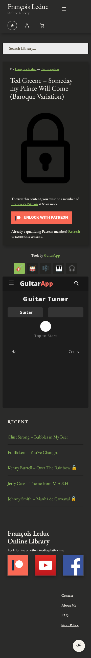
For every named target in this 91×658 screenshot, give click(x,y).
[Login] (27, 25)
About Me (68, 605)
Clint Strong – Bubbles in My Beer (38, 437)
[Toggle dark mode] (79, 646)
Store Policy (70, 625)
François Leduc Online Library (29, 537)
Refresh (74, 231)
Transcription (50, 69)
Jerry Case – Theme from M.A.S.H (38, 483)
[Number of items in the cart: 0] (42, 25)
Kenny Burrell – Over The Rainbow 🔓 (42, 467)
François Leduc (28, 6)
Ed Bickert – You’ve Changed (33, 452)
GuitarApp (52, 255)
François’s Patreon (24, 204)
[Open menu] (64, 9)
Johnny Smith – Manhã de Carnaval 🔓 (42, 498)
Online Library (19, 13)
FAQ (65, 615)
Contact (67, 595)
